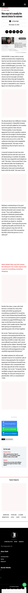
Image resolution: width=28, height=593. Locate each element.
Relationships (5, 8)
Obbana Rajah (16, 21)
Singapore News (7, 452)
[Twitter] (10, 31)
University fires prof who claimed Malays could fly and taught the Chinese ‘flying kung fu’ (12, 464)
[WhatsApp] (14, 31)
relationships (9, 439)
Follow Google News (10, 424)
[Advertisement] (14, 103)
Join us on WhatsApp (10, 429)
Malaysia (5, 460)
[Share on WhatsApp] (24, 585)
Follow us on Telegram (11, 433)
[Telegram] (21, 31)
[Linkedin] (17, 31)
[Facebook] (6, 31)
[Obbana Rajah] (10, 21)
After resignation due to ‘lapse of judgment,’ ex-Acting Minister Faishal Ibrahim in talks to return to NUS (12, 455)
